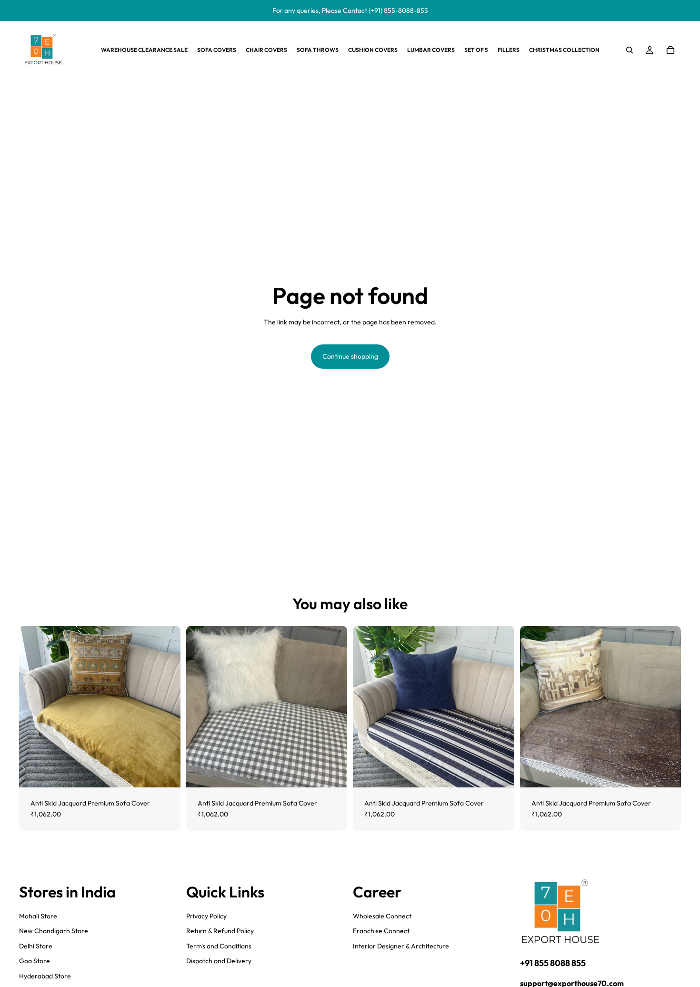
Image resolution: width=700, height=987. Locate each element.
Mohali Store (38, 915)
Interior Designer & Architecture (401, 946)
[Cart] (670, 50)
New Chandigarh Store (53, 931)
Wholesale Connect (382, 915)
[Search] (629, 50)
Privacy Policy (206, 915)
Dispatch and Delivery (218, 961)
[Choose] (165, 772)
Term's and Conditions (218, 946)
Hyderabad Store (45, 976)
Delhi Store (35, 946)
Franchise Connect (381, 931)
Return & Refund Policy (220, 931)
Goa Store (34, 961)
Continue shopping (350, 356)
